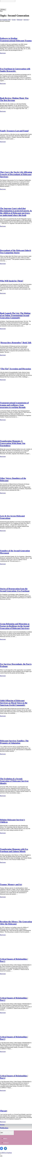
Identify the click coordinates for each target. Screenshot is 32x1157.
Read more (3, 53)
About (5, 1138)
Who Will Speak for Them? (11, 281)
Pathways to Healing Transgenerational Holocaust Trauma (16, 39)
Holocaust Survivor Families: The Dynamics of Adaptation (14, 742)
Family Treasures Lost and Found (14, 131)
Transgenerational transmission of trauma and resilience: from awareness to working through (14, 405)
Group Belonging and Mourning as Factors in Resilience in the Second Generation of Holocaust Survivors (14, 626)
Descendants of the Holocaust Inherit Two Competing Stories (15, 251)
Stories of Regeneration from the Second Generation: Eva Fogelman (14, 590)
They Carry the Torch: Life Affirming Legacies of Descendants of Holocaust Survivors (16, 174)
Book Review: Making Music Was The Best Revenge (14, 99)
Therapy (3, 1111)
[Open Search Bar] (1, 11)
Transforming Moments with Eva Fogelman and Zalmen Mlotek (14, 850)
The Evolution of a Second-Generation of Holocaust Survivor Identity (14, 781)
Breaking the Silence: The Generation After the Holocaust (16, 922)
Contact (6, 1142)
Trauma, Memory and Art (11, 884)
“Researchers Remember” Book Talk (15, 342)
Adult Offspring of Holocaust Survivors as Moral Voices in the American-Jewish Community (13, 702)
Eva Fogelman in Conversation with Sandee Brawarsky (15, 70)
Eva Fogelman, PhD (7, 5)
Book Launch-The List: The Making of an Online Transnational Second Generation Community (15, 315)
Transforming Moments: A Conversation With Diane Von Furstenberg (12, 443)
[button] (0, 1154)
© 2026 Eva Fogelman (6, 1152)
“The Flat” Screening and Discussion (15, 369)
